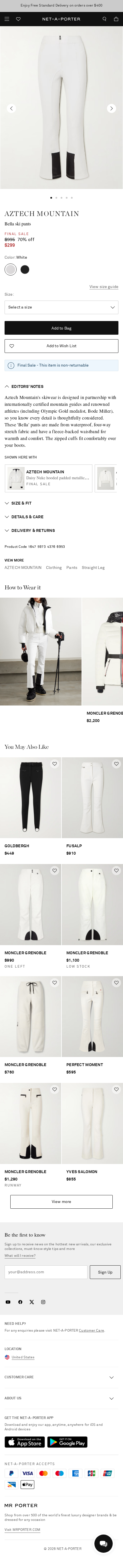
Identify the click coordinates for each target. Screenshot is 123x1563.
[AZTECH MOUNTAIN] (61, 107)
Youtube (8, 1302)
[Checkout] (113, 19)
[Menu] (7, 19)
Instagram (43, 1302)
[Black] (24, 269)
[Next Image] (111, 108)
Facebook (20, 1302)
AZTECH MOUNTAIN (42, 213)
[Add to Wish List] (54, 763)
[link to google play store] (67, 1442)
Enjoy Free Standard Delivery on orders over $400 (61, 5)
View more (61, 1202)
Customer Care (91, 1330)
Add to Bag (61, 328)
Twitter (31, 1302)
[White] (10, 269)
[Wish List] (18, 19)
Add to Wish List (61, 346)
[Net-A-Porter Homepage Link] (62, 19)
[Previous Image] (11, 108)
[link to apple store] (25, 1442)
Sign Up (105, 1272)
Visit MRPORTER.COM (22, 1530)
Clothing (54, 568)
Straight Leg (93, 568)
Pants (71, 568)
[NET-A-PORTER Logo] (21, 1505)
